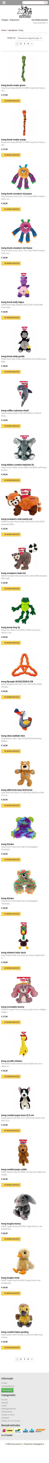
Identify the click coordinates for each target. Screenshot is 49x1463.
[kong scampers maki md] (24, 556)
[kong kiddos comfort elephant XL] (24, 448)
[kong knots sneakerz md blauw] (24, 231)
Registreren (14, 20)
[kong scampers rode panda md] (23, 502)
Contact (4, 1383)
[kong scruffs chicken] (23, 1044)
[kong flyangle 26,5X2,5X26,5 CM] (24, 664)
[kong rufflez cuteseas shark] (23, 393)
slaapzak (4, 1403)
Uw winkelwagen (40, 20)
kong (21, 30)
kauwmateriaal (6, 1412)
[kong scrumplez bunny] (24, 990)
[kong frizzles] (23, 827)
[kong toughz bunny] (24, 1207)
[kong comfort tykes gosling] (24, 1315)
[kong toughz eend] (23, 1261)
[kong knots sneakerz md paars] (23, 177)
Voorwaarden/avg (7, 1386)
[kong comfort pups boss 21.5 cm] (24, 1098)
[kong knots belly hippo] (23, 285)
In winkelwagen (11, 101)
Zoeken (45, 3)
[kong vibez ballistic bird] (23, 719)
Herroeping (7, 1390)
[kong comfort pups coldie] (23, 1152)
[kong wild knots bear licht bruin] (24, 773)
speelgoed (12, 30)
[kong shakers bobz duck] (23, 935)
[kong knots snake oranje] (24, 122)
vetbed (3, 1406)
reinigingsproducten (8, 1409)
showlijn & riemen (8, 1415)
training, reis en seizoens (10, 1421)
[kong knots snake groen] (23, 68)
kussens (4, 1400)
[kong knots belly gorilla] (24, 339)
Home (3, 30)
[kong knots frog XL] (23, 610)
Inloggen (4, 20)
